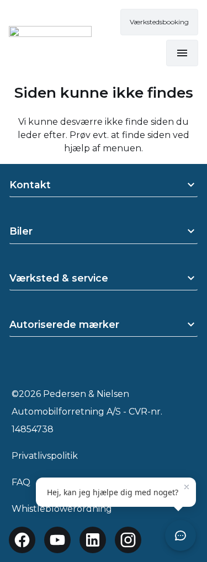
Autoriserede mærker (64, 324)
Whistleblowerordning (62, 508)
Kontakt (30, 184)
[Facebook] (22, 540)
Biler (21, 231)
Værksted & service (58, 278)
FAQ (21, 482)
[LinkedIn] (92, 540)
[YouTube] (57, 540)
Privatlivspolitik (45, 455)
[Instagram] (128, 540)
